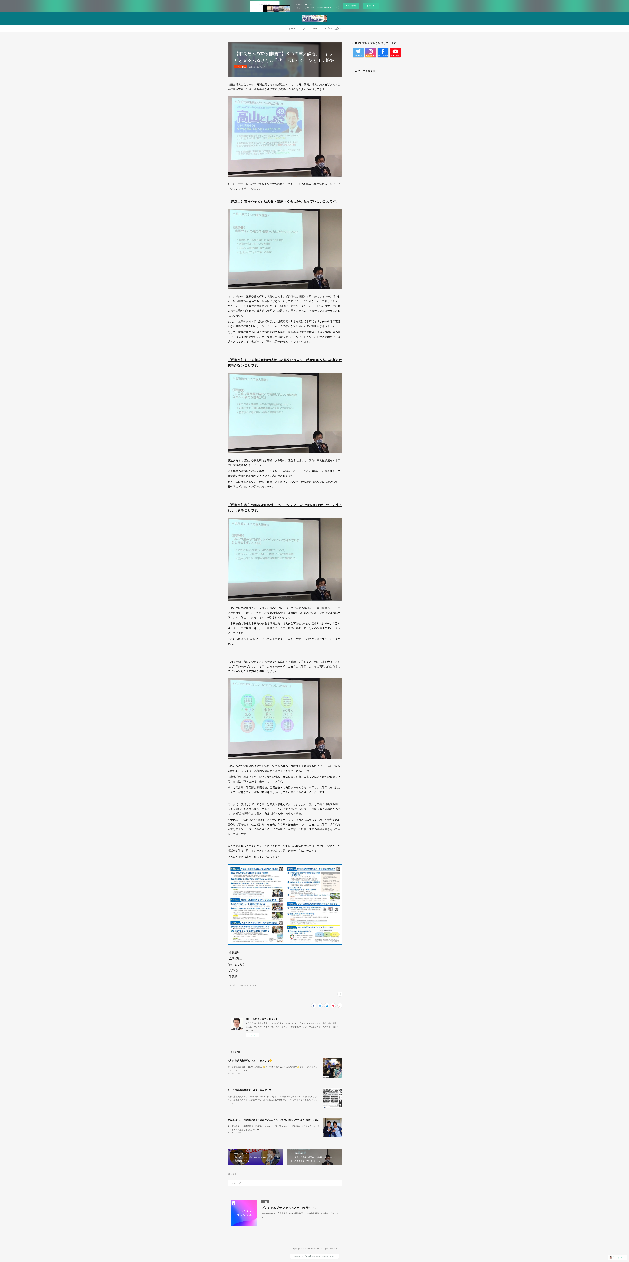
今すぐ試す (351, 5)
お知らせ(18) (251, 985)
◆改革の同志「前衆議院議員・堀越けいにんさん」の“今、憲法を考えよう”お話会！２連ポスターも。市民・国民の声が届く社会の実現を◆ (300, 1119)
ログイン (371, 5)
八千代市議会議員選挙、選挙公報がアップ (249, 1090)
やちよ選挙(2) (233, 985)
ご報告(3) (242, 985)
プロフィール (310, 28)
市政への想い (333, 28)
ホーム (292, 28)
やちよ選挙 (241, 66)
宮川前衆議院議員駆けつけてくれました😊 (250, 1060)
